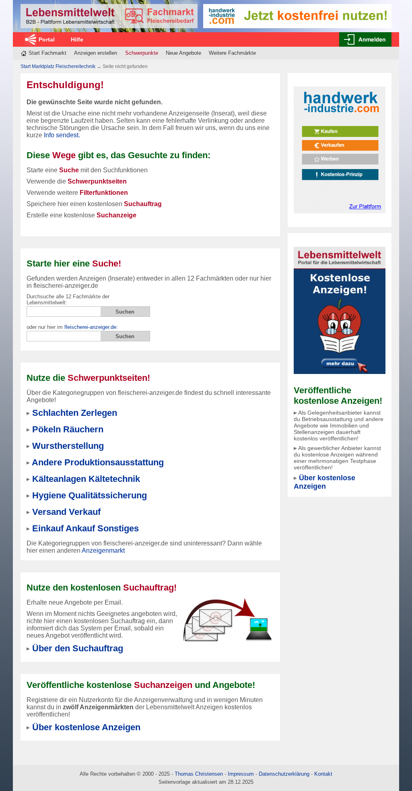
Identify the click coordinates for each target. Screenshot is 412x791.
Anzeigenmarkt (103, 550)
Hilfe (77, 39)
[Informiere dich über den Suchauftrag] (227, 619)
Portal (47, 39)
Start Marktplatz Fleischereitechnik (58, 66)
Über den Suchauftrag (77, 648)
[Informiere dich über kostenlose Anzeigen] (339, 309)
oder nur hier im (72, 327)
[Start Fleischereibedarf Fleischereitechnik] (109, 16)
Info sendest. (62, 135)
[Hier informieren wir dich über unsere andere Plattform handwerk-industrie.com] (339, 149)
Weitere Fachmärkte (232, 53)
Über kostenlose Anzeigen (324, 482)
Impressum (241, 774)
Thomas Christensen (199, 774)
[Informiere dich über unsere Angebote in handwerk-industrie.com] (297, 15)
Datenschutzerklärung (284, 774)
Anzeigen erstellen (95, 53)
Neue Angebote (183, 53)
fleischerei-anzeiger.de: (91, 327)
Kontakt (323, 774)
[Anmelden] (365, 39)
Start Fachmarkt (47, 53)
